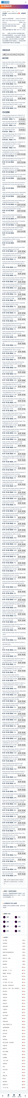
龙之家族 (5, 940)
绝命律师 (5, 1081)
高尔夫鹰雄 (5, 1051)
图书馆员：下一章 (7, 970)
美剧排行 (14, 1096)
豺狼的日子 (5, 1084)
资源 (13, 11)
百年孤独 (5, 979)
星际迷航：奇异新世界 (8, 985)
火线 (4, 1072)
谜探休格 (5, 1012)
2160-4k (9, 54)
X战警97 (5, 1018)
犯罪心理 (5, 1030)
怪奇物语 (5, 1039)
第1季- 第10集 (21, 154)
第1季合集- (22, 119)
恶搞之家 (5, 1075)
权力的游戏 (5, 1015)
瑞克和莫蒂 (5, 1006)
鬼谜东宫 (5, 1003)
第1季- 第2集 (21, 90)
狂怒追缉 (5, 943)
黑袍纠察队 (5, 1021)
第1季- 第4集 (21, 82)
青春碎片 (5, 1000)
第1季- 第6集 (21, 425)
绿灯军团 (5, 961)
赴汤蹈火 (5, 1054)
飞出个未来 (5, 1060)
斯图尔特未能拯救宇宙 (8, 952)
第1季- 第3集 (21, 638)
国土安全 (5, 976)
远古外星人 (5, 1069)
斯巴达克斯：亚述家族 (8, 1042)
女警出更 (5, 1045)
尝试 (4, 1066)
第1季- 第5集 (21, 74)
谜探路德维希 (6, 1027)
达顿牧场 (5, 1063)
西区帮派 (5, 991)
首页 (9, 11)
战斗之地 (5, 967)
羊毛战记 (5, 949)
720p (18, 54)
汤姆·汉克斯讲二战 (7, 1024)
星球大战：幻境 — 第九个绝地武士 (11, 988)
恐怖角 (4, 1036)
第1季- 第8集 (21, 335)
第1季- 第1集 (21, 66)
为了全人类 (5, 1087)
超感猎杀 (5, 964)
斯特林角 (5, 994)
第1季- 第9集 (21, 98)
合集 (4, 54)
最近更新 (19, 1096)
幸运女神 (5, 946)
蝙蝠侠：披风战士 (7, 973)
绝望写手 (5, 1048)
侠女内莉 (5, 1033)
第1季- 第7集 (21, 106)
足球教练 (5, 1057)
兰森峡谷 (5, 1009)
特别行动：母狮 (6, 958)
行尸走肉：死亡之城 (8, 982)
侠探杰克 (5, 955)
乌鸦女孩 (5, 997)
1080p (14, 54)
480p (22, 54)
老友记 (4, 1078)
